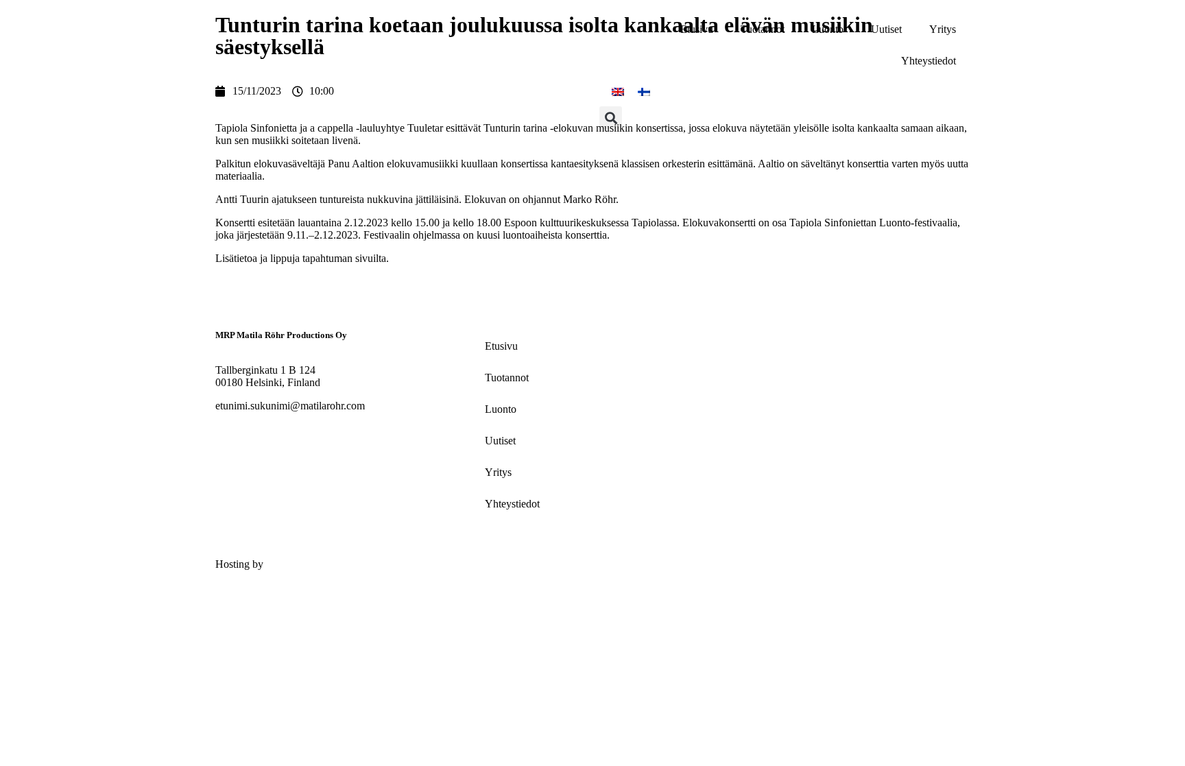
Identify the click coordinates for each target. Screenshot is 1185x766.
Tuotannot (763, 29)
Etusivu (696, 29)
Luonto (827, 29)
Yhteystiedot (928, 61)
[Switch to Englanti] (618, 91)
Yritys (942, 29)
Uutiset (886, 29)
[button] (610, 117)
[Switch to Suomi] (644, 91)
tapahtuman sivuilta (344, 258)
